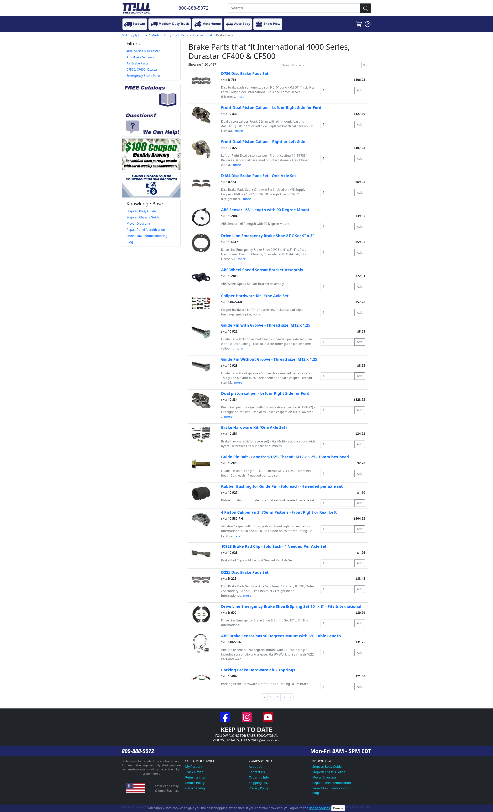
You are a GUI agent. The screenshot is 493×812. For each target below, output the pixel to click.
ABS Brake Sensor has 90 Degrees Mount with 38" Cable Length (281, 635)
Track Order (194, 772)
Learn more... (151, 773)
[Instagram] (247, 717)
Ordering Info (259, 777)
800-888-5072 (194, 8)
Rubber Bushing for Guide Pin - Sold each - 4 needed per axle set (282, 486)
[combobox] (294, 8)
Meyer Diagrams (324, 777)
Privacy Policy (258, 788)
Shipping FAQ (258, 783)
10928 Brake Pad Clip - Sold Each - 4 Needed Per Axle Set (274, 546)
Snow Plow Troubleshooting (332, 788)
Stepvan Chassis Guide (328, 772)
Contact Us (257, 772)
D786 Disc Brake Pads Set (245, 73)
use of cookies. (320, 808)
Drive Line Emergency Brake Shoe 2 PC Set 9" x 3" (267, 235)
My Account (193, 766)
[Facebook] (225, 717)
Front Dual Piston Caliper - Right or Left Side (263, 141)
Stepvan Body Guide (327, 766)
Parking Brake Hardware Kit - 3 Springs (258, 669)
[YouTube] (268, 717)
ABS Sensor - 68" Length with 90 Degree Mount (265, 209)
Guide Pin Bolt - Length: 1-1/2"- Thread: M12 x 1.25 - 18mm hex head (285, 456)
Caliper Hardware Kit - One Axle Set (255, 295)
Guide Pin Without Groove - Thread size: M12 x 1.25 (269, 359)
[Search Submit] (365, 8)
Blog (315, 793)
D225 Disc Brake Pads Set (245, 572)
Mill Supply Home (134, 35)
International (202, 35)
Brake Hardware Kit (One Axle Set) (254, 427)
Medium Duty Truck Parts (170, 35)
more (240, 96)
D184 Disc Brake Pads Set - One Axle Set (258, 175)
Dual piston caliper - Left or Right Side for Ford (265, 393)
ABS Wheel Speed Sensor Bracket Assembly (262, 269)
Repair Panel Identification (331, 783)
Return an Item (196, 777)
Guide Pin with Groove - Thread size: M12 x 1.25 (265, 325)
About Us (255, 766)
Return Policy (195, 783)
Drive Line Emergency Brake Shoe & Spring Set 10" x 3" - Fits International (291, 606)
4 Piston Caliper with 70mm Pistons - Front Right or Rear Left (279, 512)
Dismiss (338, 808)
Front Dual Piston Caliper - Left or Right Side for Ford (271, 107)
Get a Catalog (195, 788)
